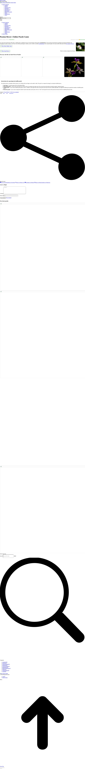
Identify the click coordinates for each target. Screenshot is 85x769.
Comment (2, 193)
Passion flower (11, 39)
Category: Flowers (6, 39)
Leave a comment (15, 92)
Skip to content (2, 0)
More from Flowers (5, 51)
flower (4, 93)
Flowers (5, 92)
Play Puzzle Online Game (7, 46)
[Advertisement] (34, 651)
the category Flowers (70, 43)
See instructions (41, 43)
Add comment (82, 39)
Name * (1, 195)
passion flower (11, 93)
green (7, 93)
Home (1, 39)
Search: (1, 556)
